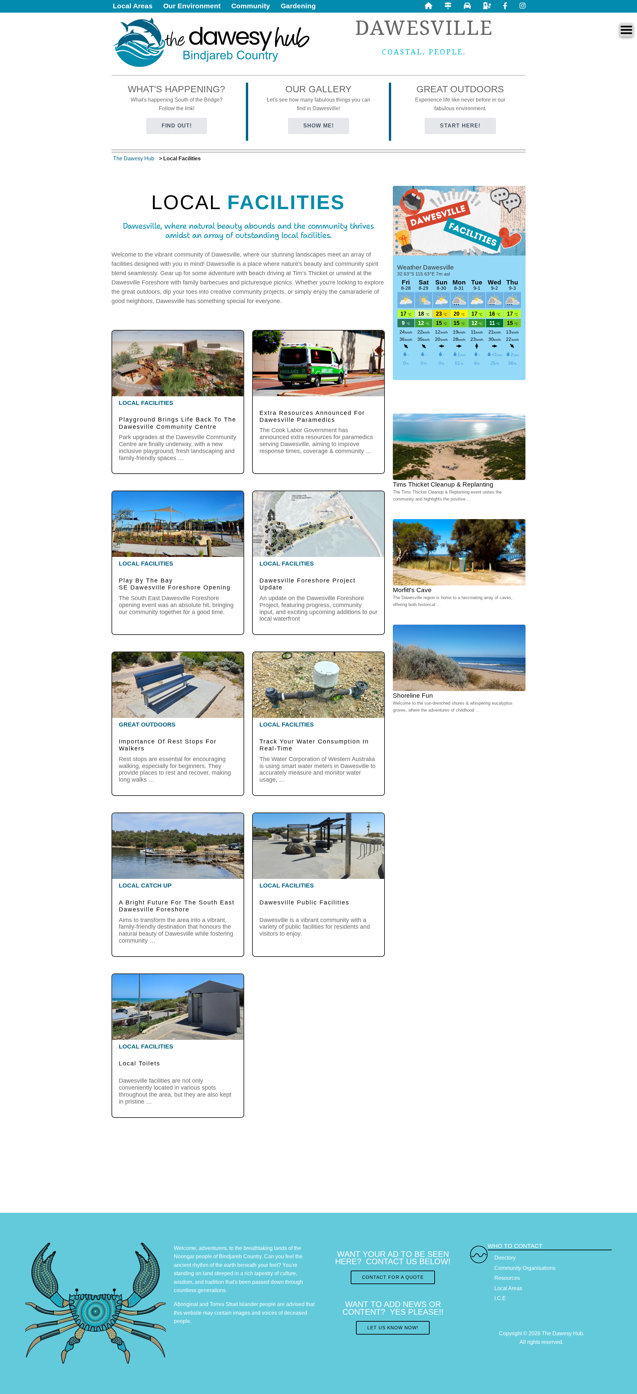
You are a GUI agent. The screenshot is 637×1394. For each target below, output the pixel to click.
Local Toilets (139, 1063)
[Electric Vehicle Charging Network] (487, 6)
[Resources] (448, 6)
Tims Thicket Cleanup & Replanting (443, 484)
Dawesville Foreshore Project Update (307, 584)
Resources (507, 1278)
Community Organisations (524, 1268)
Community (250, 6)
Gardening (298, 6)
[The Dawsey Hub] (213, 42)
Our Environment (192, 6)
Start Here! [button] (460, 125)
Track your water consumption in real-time (314, 745)
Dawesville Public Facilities (304, 902)
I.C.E (500, 1298)
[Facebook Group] (505, 6)
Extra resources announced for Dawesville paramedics (312, 416)
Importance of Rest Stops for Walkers (168, 745)
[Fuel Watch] (467, 6)
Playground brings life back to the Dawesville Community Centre (177, 423)
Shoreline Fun (413, 695)
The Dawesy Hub (133, 158)
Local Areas (133, 6)
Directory (505, 1258)
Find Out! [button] (177, 125)
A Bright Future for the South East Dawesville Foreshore (177, 906)
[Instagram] (523, 6)
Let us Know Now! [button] (393, 1327)
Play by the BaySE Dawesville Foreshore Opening (175, 584)
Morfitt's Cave (412, 589)
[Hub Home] (428, 6)
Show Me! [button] (318, 125)
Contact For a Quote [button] (393, 1277)
